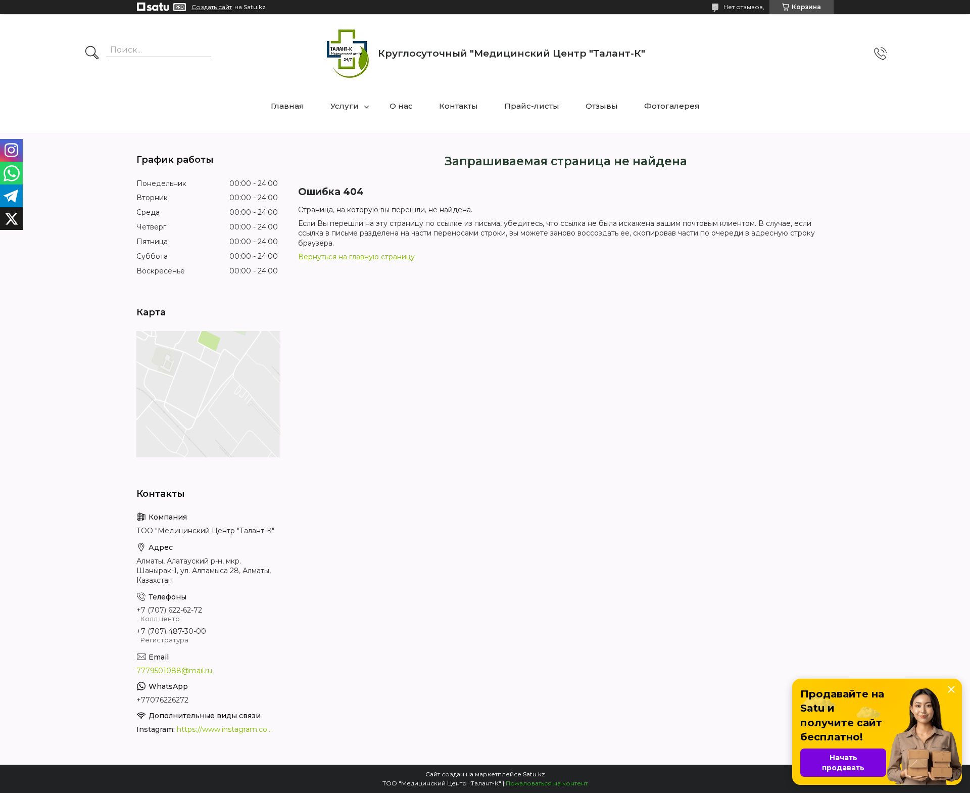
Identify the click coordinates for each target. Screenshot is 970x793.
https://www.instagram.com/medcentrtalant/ (227, 729)
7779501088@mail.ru (174, 670)
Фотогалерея (672, 106)
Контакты (458, 106)
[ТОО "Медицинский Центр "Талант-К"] (347, 53)
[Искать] (92, 53)
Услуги (344, 106)
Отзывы (602, 106)
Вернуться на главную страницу (356, 256)
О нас (401, 106)
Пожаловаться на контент (547, 783)
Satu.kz (534, 774)
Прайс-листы (531, 106)
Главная (287, 106)
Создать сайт (211, 7)
